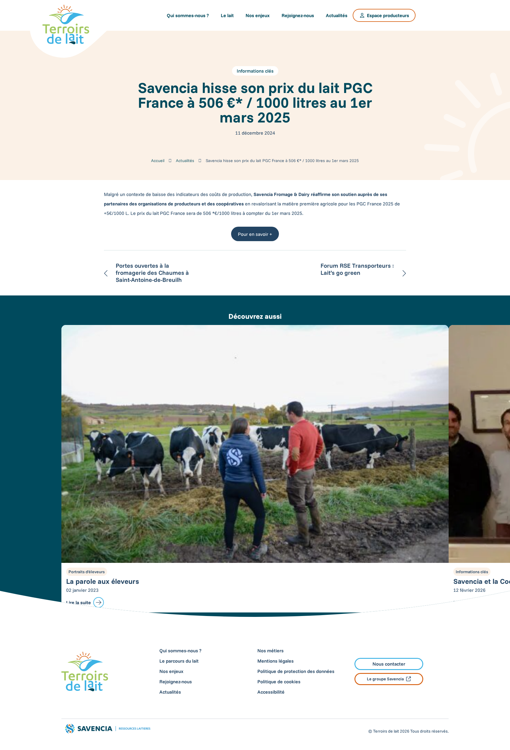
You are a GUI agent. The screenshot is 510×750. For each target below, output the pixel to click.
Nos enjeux (258, 15)
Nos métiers (270, 650)
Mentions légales (275, 661)
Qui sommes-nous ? (188, 15)
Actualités (336, 15)
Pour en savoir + (255, 234)
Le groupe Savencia (385, 679)
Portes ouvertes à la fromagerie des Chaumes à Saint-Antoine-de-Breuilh (152, 272)
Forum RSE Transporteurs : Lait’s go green (357, 269)
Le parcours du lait (179, 661)
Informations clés (255, 71)
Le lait (227, 15)
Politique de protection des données (295, 671)
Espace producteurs (388, 15)
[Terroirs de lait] (65, 24)
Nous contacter (388, 664)
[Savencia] (441, 15)
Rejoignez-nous (298, 15)
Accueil (157, 160)
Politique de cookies (278, 681)
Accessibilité (271, 692)
